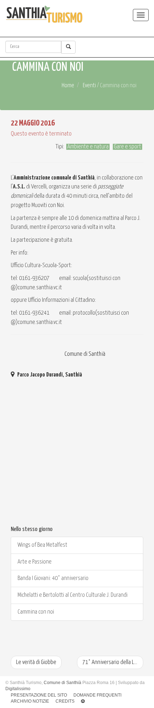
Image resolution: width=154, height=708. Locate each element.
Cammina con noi (35, 612)
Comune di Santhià (84, 354)
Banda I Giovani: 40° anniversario (52, 578)
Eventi (89, 86)
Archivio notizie (30, 701)
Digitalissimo (17, 688)
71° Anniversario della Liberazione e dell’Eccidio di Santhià (112, 662)
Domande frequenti (97, 695)
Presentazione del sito (39, 695)
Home (68, 86)
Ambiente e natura (88, 147)
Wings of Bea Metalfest (41, 545)
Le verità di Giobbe (36, 662)
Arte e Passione (34, 562)
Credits (65, 701)
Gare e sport (127, 147)
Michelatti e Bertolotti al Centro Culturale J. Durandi (71, 595)
